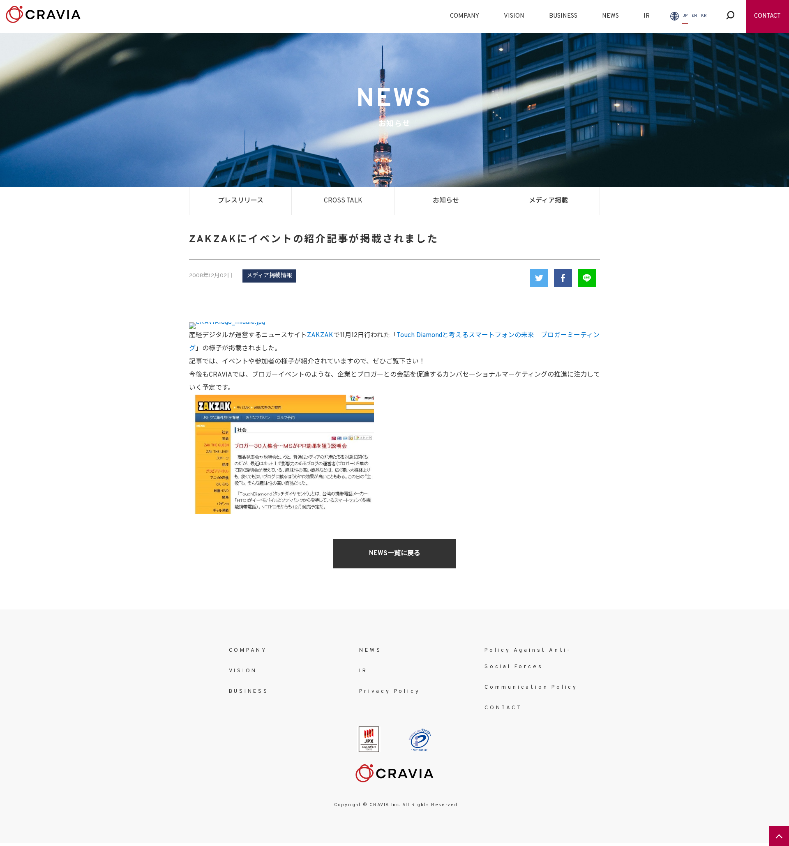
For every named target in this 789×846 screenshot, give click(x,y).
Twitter (539, 278)
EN (694, 15)
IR (647, 16)
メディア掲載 (548, 201)
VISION (514, 16)
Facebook (563, 278)
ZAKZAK (320, 335)
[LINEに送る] (587, 278)
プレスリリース (240, 201)
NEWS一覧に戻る (394, 553)
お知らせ (446, 201)
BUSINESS (563, 16)
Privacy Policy (389, 691)
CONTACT (767, 16)
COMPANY (464, 16)
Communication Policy (531, 687)
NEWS (610, 16)
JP (685, 15)
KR (704, 15)
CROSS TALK (343, 201)
